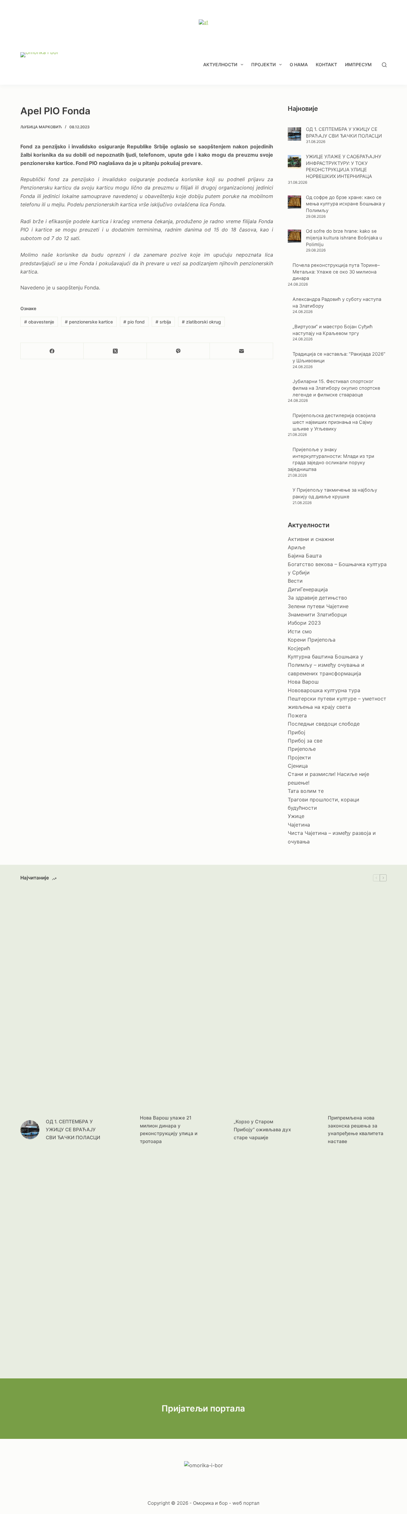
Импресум (358, 64)
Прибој (296, 732)
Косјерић (299, 648)
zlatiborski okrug (201, 321)
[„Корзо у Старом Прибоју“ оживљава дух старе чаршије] (217, 1129)
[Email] (241, 351)
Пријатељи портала (203, 1408)
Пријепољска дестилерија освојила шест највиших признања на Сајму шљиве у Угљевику (334, 422)
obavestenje (39, 321)
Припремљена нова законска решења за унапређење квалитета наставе (355, 1129)
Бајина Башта (305, 555)
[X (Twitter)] (115, 351)
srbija (163, 321)
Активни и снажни (311, 539)
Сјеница (298, 766)
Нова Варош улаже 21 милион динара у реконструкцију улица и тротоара (168, 1129)
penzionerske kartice (89, 321)
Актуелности (220, 64)
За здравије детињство (317, 597)
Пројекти (263, 64)
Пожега (297, 715)
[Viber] (178, 351)
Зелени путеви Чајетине (318, 606)
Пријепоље (302, 749)
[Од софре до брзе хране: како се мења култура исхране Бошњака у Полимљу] (294, 202)
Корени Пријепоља (311, 639)
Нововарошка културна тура (324, 690)
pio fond (134, 321)
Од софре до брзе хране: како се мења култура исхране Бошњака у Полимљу (345, 204)
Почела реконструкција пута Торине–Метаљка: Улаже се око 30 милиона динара (336, 271)
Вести (295, 581)
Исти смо (300, 631)
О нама (299, 64)
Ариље (296, 547)
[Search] (384, 64)
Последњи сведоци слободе (324, 724)
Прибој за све (305, 740)
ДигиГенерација (308, 589)
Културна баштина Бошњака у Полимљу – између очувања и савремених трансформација (326, 665)
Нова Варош (303, 682)
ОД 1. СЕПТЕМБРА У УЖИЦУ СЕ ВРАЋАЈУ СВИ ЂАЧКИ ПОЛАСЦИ (73, 1130)
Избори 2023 (304, 623)
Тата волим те (306, 791)
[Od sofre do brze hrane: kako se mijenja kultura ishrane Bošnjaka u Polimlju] (294, 236)
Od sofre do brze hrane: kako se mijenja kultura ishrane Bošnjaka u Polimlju (344, 237)
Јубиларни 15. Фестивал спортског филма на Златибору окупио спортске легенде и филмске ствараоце (336, 388)
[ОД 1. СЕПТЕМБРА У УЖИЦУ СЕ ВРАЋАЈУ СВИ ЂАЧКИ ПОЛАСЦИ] (294, 134)
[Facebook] (52, 351)
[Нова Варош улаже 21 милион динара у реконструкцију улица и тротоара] (124, 1129)
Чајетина (299, 824)
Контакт (326, 64)
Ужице (296, 816)
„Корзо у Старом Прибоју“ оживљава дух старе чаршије (262, 1130)
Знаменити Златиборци (317, 614)
